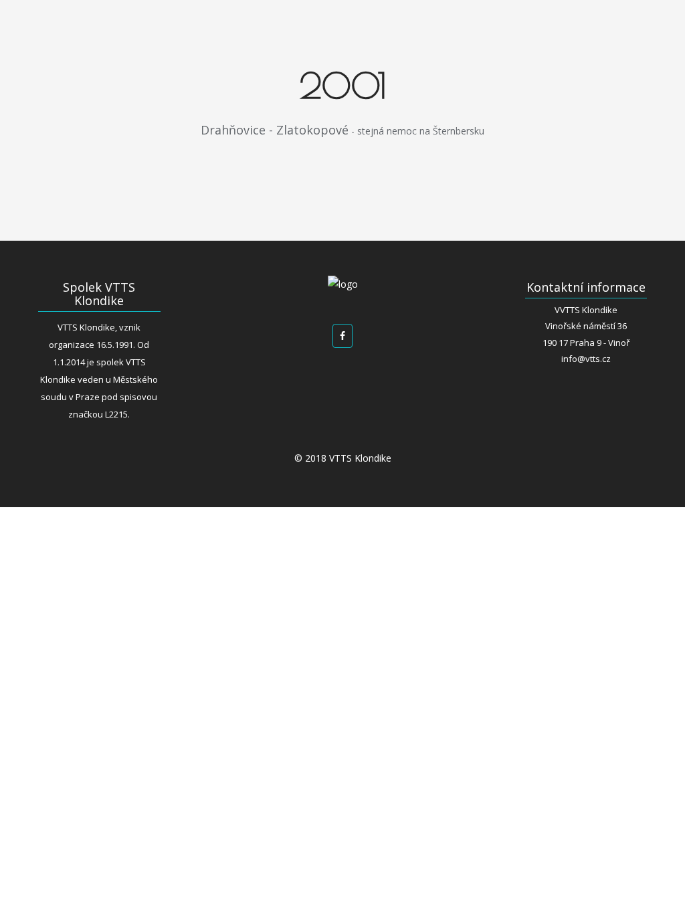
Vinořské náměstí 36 (586, 326)
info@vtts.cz (586, 358)
